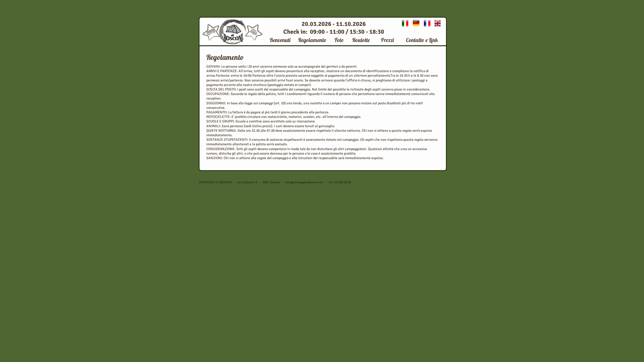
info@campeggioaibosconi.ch (304, 182)
